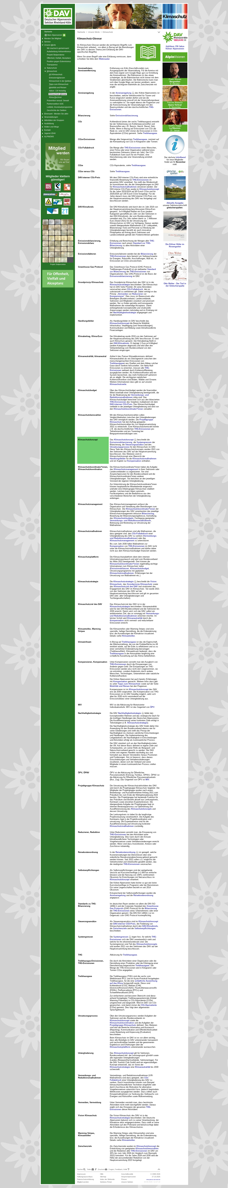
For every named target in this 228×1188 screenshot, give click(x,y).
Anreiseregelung (124, 93)
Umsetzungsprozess (119, 447)
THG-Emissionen (132, 148)
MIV (147, 779)
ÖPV (152, 707)
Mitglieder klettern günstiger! (58, 178)
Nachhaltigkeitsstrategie (124, 312)
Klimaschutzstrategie (120, 284)
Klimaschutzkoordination (122, 1023)
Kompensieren (117, 296)
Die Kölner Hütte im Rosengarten (174, 245)
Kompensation (134, 461)
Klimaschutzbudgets (123, 518)
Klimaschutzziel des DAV (126, 586)
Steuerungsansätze (134, 444)
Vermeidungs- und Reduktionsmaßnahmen (129, 396)
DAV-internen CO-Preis (121, 404)
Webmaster (104, 59)
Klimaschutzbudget (139, 568)
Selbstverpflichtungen (145, 928)
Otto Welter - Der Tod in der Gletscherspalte (175, 284)
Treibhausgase (150, 133)
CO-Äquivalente (149, 1005)
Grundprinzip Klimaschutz (139, 584)
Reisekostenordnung (126, 852)
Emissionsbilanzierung (127, 115)
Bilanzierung (147, 254)
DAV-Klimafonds (121, 343)
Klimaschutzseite (118, 384)
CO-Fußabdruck (135, 289)
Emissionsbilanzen (119, 568)
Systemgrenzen (144, 442)
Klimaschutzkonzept (149, 189)
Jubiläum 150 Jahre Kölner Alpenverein (174, 47)
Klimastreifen (128, 636)
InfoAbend (181, 157)
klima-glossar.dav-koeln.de (153, 1179)
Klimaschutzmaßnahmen (125, 187)
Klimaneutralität (134, 618)
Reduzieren (137, 294)
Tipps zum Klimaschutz (129, 684)
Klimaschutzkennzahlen (147, 1148)
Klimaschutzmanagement (126, 469)
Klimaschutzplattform (120, 1047)
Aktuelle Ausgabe (175, 203)
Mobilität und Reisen (120, 686)
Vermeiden (123, 294)
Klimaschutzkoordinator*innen (128, 409)
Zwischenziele (120, 928)
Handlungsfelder (118, 458)
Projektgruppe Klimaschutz (123, 1025)
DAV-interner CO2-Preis (124, 924)
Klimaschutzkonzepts (141, 809)
